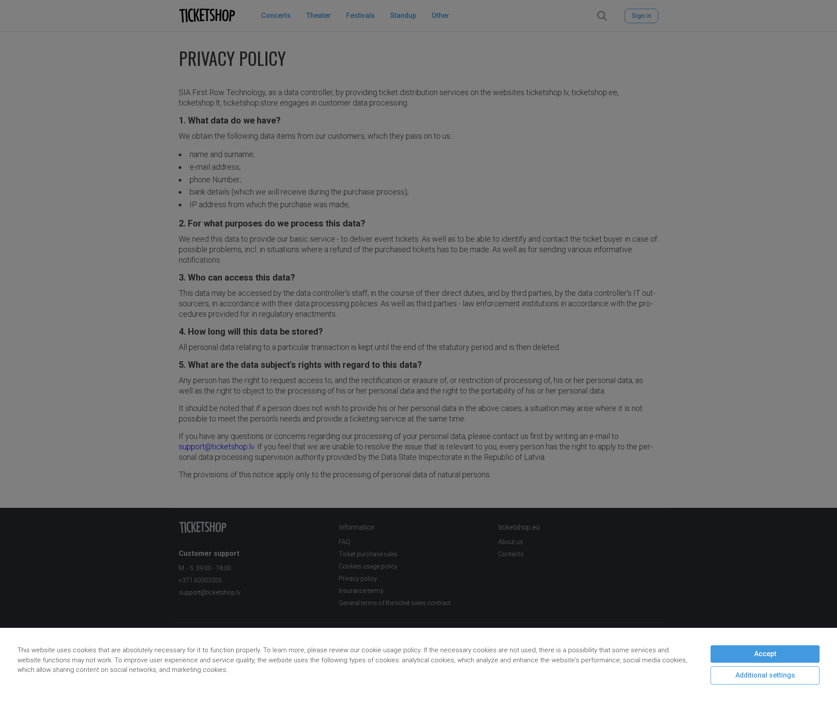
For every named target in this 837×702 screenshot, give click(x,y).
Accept (765, 654)
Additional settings (765, 675)
